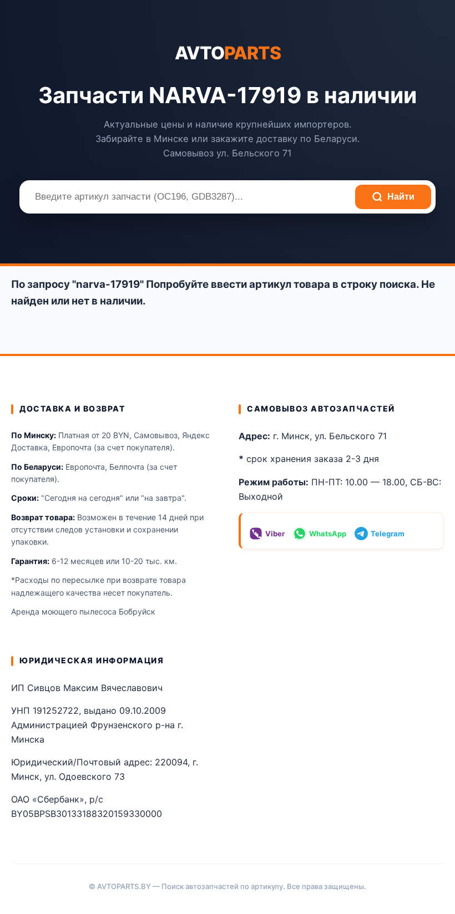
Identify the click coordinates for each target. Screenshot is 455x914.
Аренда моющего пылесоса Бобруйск (83, 611)
